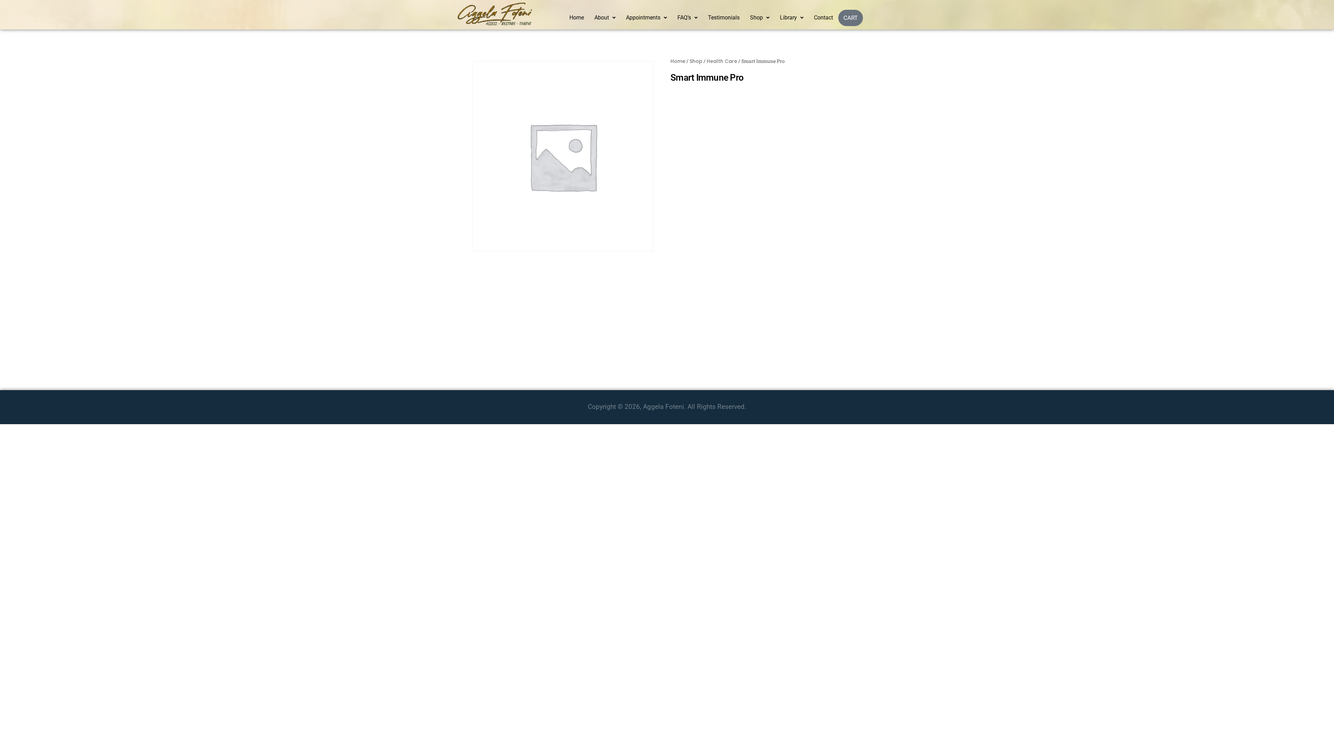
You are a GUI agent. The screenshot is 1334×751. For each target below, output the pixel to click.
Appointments (643, 17)
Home (576, 17)
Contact (823, 17)
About (601, 17)
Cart (850, 17)
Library (788, 17)
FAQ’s (684, 17)
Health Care (722, 61)
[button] (605, 18)
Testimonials (724, 17)
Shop (756, 17)
